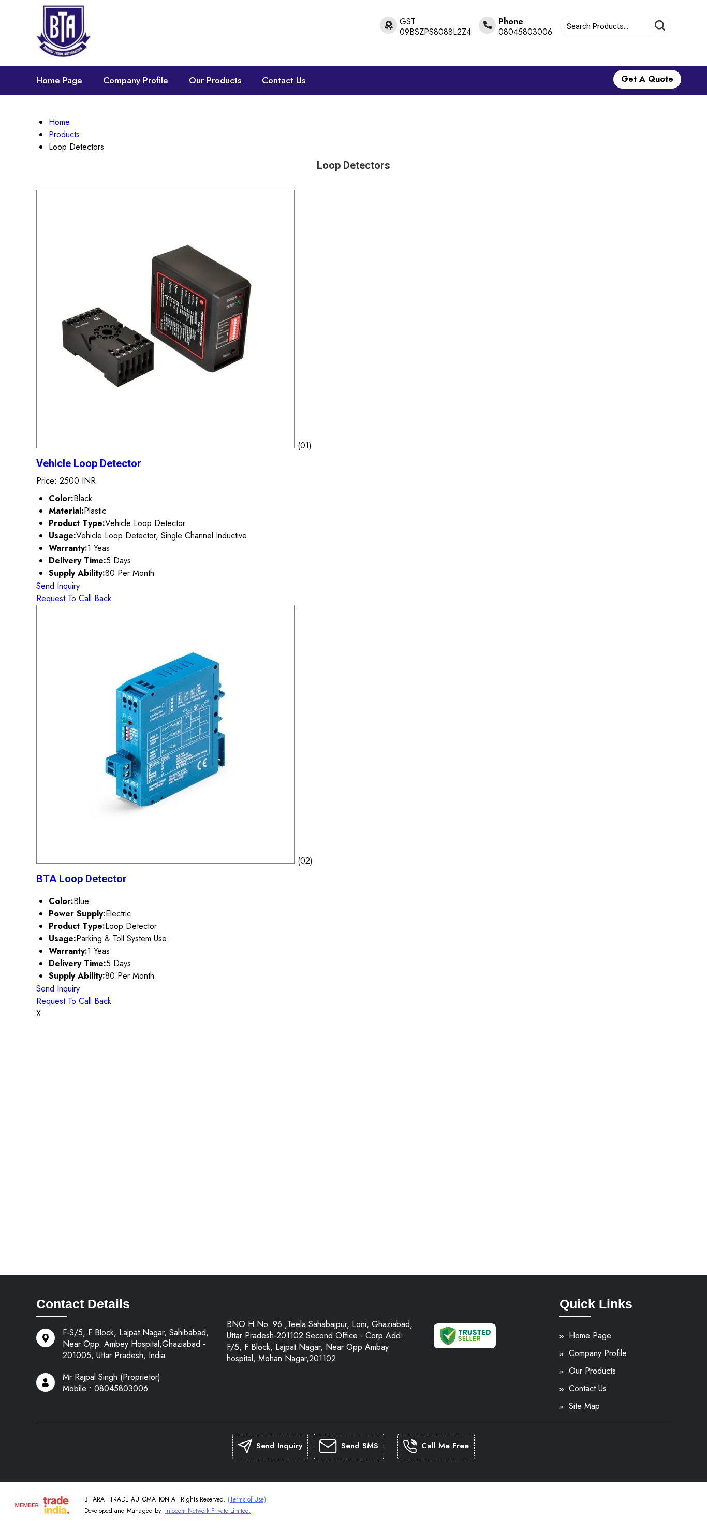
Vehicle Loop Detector (88, 463)
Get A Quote (647, 79)
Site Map (584, 1406)
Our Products (215, 80)
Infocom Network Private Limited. (208, 1511)
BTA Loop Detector (81, 878)
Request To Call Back (73, 598)
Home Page (59, 80)
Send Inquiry (58, 586)
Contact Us (283, 80)
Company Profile (135, 80)
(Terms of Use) (247, 1499)
